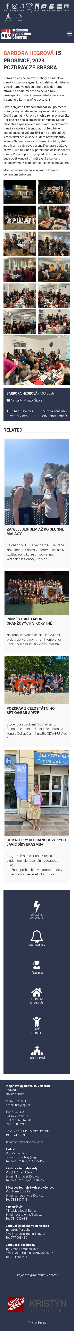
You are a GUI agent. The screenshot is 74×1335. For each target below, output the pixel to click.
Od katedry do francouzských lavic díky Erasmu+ (36, 842)
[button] (7, 7)
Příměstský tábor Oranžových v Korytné (29, 621)
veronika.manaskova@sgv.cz (34, 1252)
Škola (38, 400)
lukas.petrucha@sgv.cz (30, 1233)
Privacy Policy (37, 1322)
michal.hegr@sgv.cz (28, 1157)
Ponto (28, 400)
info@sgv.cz (23, 1105)
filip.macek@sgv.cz (27, 1176)
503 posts (47, 393)
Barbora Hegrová (28, 53)
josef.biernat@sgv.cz (28, 1214)
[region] (36, 12)
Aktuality (17, 400)
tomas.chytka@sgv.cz (29, 1195)
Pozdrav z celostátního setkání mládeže (31, 710)
